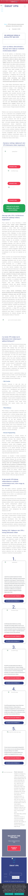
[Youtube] (18, 869)
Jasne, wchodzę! (9, 894)
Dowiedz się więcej (19, 894)
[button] (25, 6)
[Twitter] (14, 869)
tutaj (16, 1)
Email (11, 871)
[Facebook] (9, 869)
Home (5, 24)
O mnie (5, 876)
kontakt (5, 874)
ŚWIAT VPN (11, 6)
